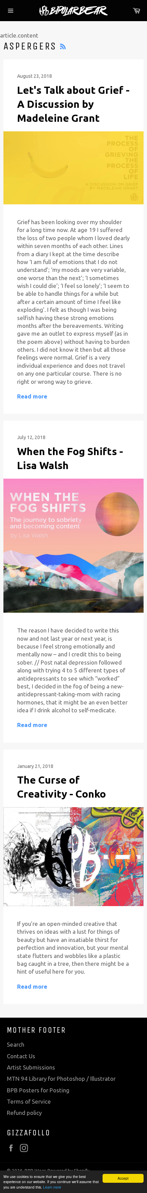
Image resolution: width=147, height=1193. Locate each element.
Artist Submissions (31, 1067)
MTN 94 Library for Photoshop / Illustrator (61, 1078)
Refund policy (24, 1112)
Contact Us (21, 1056)
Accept (123, 1178)
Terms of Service (29, 1101)
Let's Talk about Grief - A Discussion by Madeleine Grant (73, 104)
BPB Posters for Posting (38, 1090)
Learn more (52, 1187)
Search (15, 1044)
